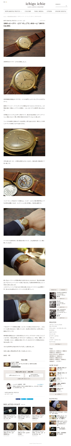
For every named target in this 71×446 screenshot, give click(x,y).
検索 (66, 6)
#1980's (59, 356)
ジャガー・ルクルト (54, 339)
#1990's (52, 359)
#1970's (61, 354)
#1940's (52, 351)
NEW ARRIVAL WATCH (12, 11)
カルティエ (52, 332)
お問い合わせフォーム (14, 375)
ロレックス (53, 326)
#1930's (58, 352)
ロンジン (52, 334)
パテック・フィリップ (55, 324)
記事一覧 (62, 298)
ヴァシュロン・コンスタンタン (57, 328)
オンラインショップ (15, 366)
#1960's (52, 352)
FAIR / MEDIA (38, 11)
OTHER (49, 11)
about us (53, 289)
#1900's (63, 359)
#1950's (59, 351)
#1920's (52, 357)
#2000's (57, 359)
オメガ (51, 330)
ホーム (5, 16)
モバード (52, 341)
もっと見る (39, 384)
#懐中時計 (53, 356)
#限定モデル (58, 357)
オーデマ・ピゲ (21, 20)
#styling (52, 361)
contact (63, 289)
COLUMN (28, 11)
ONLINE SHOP (60, 11)
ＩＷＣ (51, 337)
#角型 (65, 351)
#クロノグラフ (54, 354)
